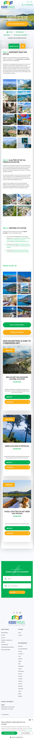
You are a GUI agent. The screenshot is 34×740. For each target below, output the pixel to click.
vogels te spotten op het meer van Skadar (20, 251)
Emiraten (20, 658)
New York (20, 676)
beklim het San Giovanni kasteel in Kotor (20, 241)
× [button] (32, 719)
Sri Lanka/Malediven (22, 648)
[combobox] (30, 720)
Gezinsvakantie (4, 644)
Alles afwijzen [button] (25, 733)
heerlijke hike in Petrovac (19, 244)
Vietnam (20, 683)
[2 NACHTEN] (17, 359)
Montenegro (6, 35)
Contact (20, 635)
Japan (19, 691)
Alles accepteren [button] (9, 733)
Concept (3, 635)
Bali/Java (20, 646)
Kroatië (19, 668)
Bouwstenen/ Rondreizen (20, 35)
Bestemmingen (20, 32)
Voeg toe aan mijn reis (16, 24)
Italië (19, 663)
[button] (17, 737)
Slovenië (20, 673)
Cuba (19, 656)
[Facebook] (14, 612)
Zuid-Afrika (20, 688)
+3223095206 (28, 5)
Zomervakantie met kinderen (7, 647)
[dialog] (17, 729)
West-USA (20, 686)
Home (10, 32)
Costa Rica (20, 653)
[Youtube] (20, 612)
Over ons (3, 637)
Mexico (19, 693)
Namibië (20, 696)
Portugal (20, 678)
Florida (19, 661)
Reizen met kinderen (5, 649)
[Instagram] (17, 612)
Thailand (20, 681)
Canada (20, 651)
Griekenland (21, 666)
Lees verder (29, 730)
